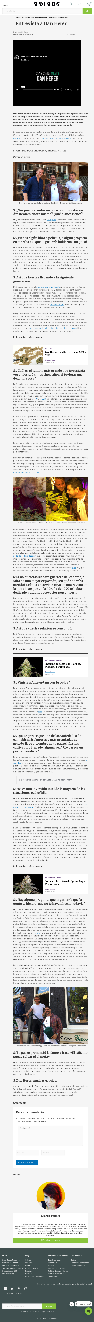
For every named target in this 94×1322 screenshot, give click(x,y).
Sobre (73, 1260)
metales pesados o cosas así (26, 472)
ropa (74, 568)
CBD (44, 399)
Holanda (37, 933)
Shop (4, 1256)
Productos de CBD (9, 1271)
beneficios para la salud (38, 328)
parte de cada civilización (24, 556)
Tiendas (51, 1265)
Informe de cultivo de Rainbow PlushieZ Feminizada (63, 665)
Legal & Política (31, 1268)
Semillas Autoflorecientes (12, 1268)
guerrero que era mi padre (48, 287)
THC (36, 399)
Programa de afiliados (80, 1263)
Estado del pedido (55, 1260)
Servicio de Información (58, 1256)
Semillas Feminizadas (11, 1265)
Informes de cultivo (53, 660)
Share (72, 34)
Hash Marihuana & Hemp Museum (56, 138)
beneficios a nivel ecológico (64, 328)
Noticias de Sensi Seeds (34, 1277)
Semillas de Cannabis (10, 1263)
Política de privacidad (56, 1274)
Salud (27, 1265)
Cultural (48, 348)
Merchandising (8, 1274)
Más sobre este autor (50, 1240)
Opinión (28, 1274)
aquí (54, 1312)
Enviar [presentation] (49, 1306)
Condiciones (53, 1277)
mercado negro (57, 305)
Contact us (52, 1263)
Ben (40, 712)
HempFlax (51, 220)
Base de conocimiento (57, 1268)
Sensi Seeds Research (10, 1260)
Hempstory (18, 138)
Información (76, 1256)
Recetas (28, 1271)
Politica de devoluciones (58, 1271)
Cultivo (28, 1260)
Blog (27, 1256)
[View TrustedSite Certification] (85, 1296)
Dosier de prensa (78, 1265)
